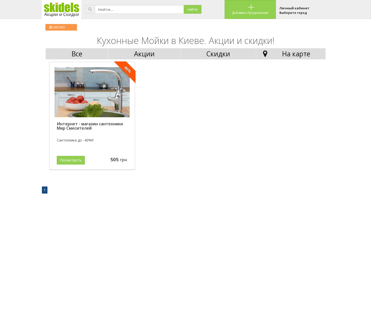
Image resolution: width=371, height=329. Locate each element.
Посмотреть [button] (71, 160)
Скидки (218, 53)
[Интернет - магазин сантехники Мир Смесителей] (92, 92)
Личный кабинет (294, 8)
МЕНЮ (58, 27)
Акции (144, 53)
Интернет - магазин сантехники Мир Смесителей (90, 126)
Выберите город (293, 13)
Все (76, 53)
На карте (296, 53)
